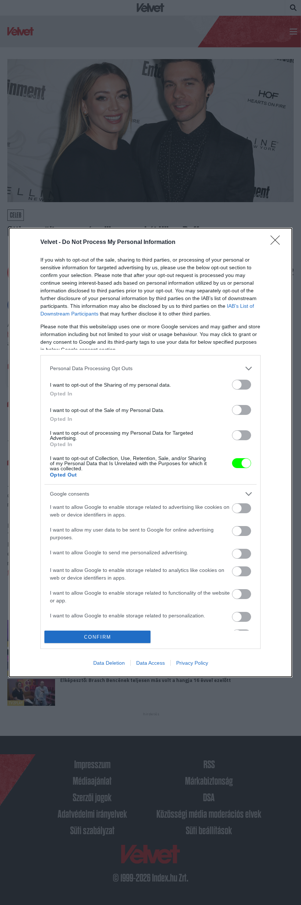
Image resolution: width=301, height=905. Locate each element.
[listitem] (150, 368)
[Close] (277, 242)
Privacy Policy (192, 663)
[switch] (241, 385)
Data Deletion (109, 663)
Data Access (150, 663)
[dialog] (150, 452)
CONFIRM (97, 637)
